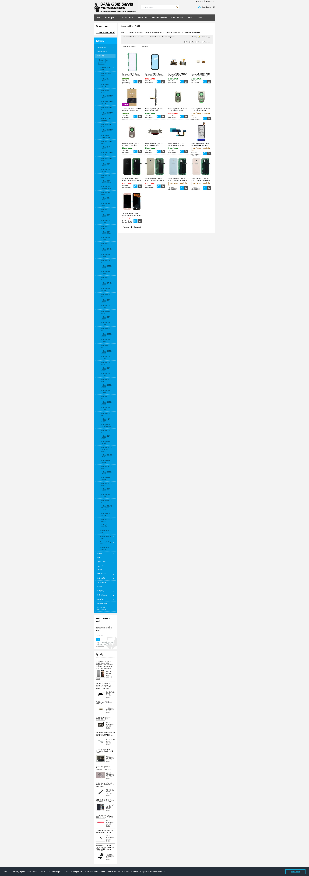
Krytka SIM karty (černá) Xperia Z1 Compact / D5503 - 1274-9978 (105, 784)
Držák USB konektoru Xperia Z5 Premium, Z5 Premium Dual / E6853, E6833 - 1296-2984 (103, 686)
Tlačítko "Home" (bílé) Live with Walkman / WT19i (104, 831)
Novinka (207, 42)
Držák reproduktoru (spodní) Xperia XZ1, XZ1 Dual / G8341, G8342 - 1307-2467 (105, 734)
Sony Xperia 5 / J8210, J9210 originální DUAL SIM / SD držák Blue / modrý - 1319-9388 (105, 848)
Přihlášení (199, 1)
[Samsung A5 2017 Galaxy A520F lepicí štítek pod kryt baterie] (132, 72)
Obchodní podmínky (159, 17)
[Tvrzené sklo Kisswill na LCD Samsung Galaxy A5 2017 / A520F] (132, 107)
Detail (98, 679)
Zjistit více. (100, 646)
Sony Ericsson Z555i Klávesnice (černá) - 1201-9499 (105, 751)
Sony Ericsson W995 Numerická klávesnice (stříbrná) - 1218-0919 (103, 767)
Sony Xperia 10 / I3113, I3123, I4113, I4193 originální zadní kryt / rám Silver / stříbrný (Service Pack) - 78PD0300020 (104, 665)
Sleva (199, 42)
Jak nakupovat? (110, 17)
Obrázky (194, 37)
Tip (187, 42)
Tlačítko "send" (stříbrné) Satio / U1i (104, 703)
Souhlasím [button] (295, 872)
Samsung (131, 33)
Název (135, 37)
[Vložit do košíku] (140, 81)
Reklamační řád (177, 17)
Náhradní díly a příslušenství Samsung (149, 33)
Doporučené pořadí (168, 37)
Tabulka (204, 37)
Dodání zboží (142, 17)
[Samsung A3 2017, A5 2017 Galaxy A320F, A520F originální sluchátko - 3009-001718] (178, 72)
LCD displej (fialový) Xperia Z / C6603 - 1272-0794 (105, 801)
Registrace (210, 1)
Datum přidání (153, 37)
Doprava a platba (127, 17)
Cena (142, 37)
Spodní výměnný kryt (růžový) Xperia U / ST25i (104, 816)
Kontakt (199, 17)
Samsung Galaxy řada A (173, 33)
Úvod (98, 17)
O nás (190, 17)
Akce (193, 42)
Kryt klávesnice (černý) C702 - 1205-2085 (103, 718)
